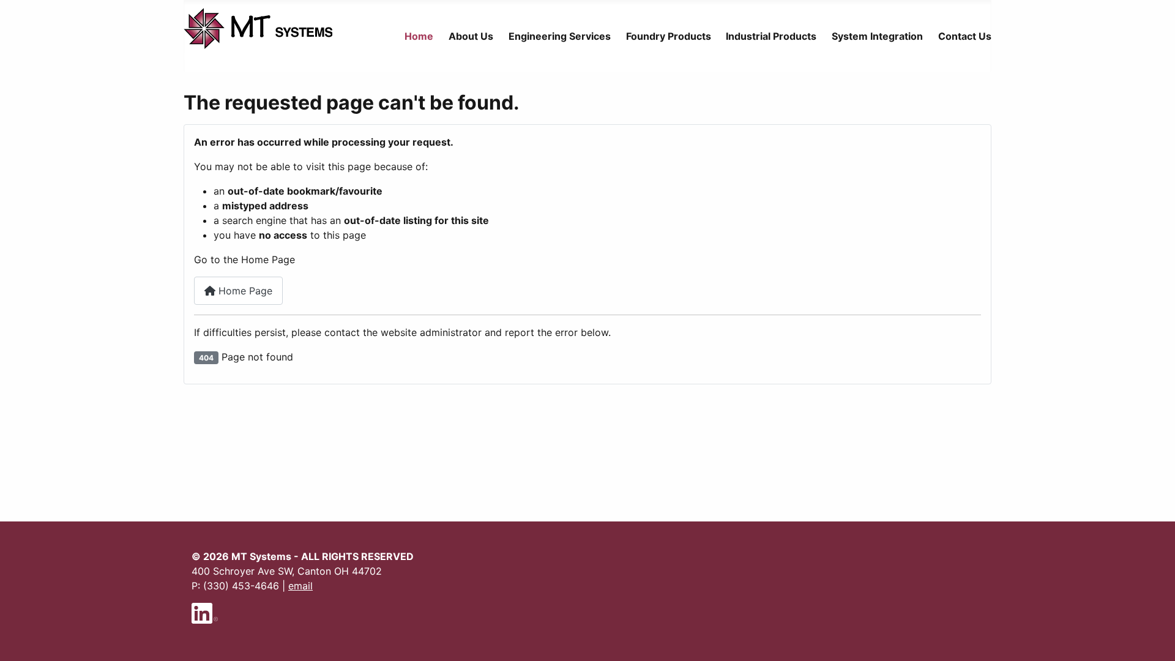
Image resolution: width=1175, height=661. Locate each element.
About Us (471, 36)
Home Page (243, 291)
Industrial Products (771, 36)
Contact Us (964, 36)
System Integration (877, 36)
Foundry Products (668, 36)
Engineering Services (560, 36)
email (300, 586)
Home (419, 36)
